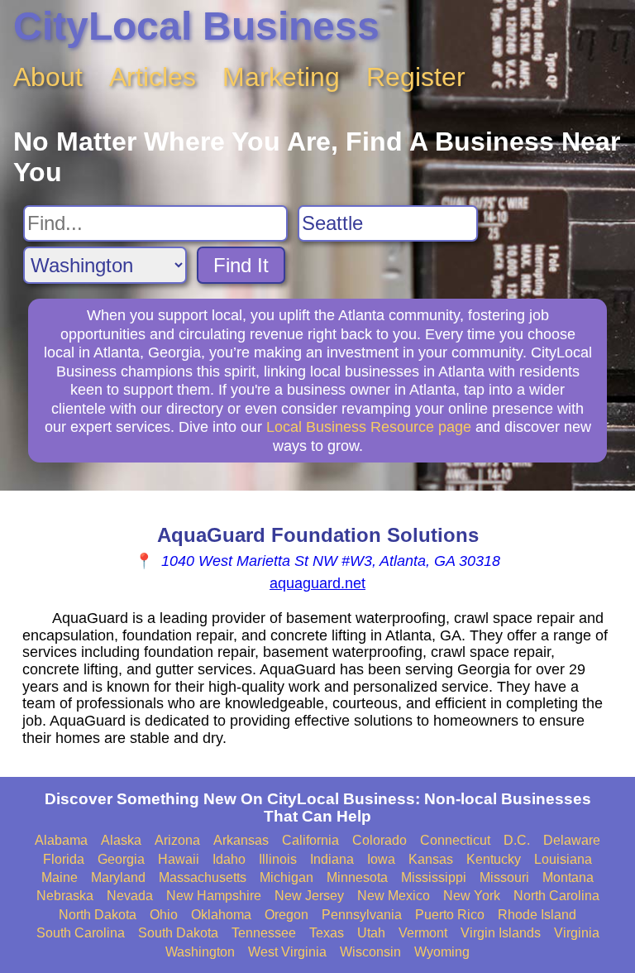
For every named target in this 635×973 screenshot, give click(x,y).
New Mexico (393, 896)
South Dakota (178, 933)
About (48, 77)
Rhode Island (537, 915)
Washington (200, 952)
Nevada (130, 896)
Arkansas (241, 840)
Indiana (332, 859)
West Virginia (287, 952)
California (310, 840)
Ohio (164, 915)
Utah (371, 933)
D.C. (517, 840)
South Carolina (80, 933)
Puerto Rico (450, 915)
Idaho (229, 859)
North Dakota (97, 915)
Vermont (423, 933)
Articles (152, 77)
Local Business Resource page (368, 427)
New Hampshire (213, 896)
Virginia (576, 933)
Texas (326, 933)
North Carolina (556, 896)
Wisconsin (370, 952)
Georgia (121, 859)
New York (471, 896)
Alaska (121, 840)
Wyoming (442, 952)
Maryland (118, 877)
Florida (63, 859)
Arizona (177, 840)
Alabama (61, 840)
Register (416, 77)
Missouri (504, 877)
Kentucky (493, 859)
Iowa (381, 859)
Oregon (286, 915)
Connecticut (455, 840)
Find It (241, 265)
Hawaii (178, 859)
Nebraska (64, 896)
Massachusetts (202, 877)
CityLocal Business (196, 26)
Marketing (281, 77)
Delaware (571, 840)
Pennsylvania (362, 915)
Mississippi (433, 877)
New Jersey (309, 896)
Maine (59, 877)
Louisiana (563, 859)
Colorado (379, 840)
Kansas (430, 859)
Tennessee (264, 933)
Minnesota (357, 877)
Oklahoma (221, 915)
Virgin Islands (501, 933)
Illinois (278, 859)
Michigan (286, 877)
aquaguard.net (317, 583)
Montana (568, 877)
